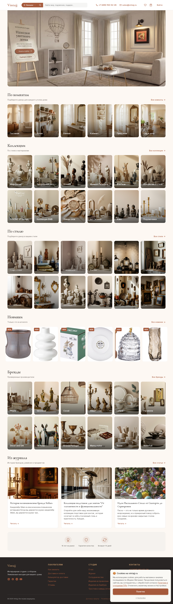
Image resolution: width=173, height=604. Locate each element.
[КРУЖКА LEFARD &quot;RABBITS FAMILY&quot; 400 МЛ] (72, 344)
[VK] (8, 579)
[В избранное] (27, 330)
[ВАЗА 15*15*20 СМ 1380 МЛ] (45, 344)
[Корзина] (150, 5)
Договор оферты (92, 599)
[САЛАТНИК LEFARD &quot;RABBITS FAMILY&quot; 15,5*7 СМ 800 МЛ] (100, 344)
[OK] (13, 579)
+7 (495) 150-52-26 (108, 5)
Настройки (141, 598)
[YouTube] (21, 579)
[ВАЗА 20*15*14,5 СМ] (18, 344)
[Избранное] (145, 5)
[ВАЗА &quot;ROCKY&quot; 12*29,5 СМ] (154, 344)
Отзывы (51, 585)
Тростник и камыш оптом (100, 589)
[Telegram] (17, 579)
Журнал (92, 573)
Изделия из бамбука (98, 585)
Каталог (29, 5)
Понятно (140, 591)
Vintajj (12, 5)
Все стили (158, 236)
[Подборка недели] (25, 57)
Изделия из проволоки (99, 581)
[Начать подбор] (25, 51)
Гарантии (52, 581)
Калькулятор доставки (58, 577)
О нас (91, 569)
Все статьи (158, 463)
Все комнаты (157, 100)
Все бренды (157, 377)
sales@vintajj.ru (129, 5)
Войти (159, 5)
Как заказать (53, 569)
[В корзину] (27, 358)
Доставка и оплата (56, 573)
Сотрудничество (96, 577)
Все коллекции (156, 151)
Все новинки (157, 322)
